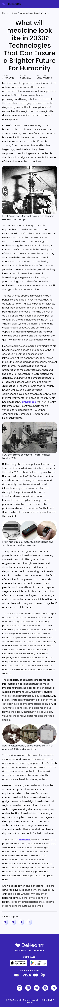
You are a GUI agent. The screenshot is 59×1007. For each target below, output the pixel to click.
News (14, 13)
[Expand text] (50, 13)
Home (5, 13)
